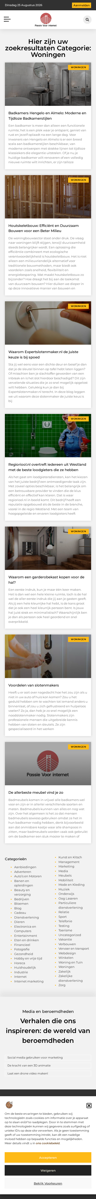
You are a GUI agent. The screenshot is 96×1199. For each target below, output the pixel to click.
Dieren (19, 922)
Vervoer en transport (73, 948)
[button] (89, 1105)
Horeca (19, 963)
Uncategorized (69, 935)
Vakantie (65, 939)
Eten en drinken (26, 940)
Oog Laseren (68, 898)
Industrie (21, 972)
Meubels (65, 875)
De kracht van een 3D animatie (29, 1065)
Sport (62, 917)
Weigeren (48, 1170)
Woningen (66, 967)
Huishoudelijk (25, 967)
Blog (17, 908)
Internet (20, 976)
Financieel (22, 945)
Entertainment (25, 935)
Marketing (66, 866)
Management (68, 862)
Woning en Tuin (70, 962)
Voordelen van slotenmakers (33, 685)
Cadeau (20, 913)
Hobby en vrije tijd (28, 958)
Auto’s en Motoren (28, 876)
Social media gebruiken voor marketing (35, 1057)
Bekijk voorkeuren (48, 1183)
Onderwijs (66, 894)
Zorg (61, 985)
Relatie (63, 912)
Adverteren (22, 872)
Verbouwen (67, 944)
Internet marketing (29, 981)
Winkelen (65, 957)
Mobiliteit (65, 880)
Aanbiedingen (25, 867)
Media (63, 871)
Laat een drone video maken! (27, 1073)
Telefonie (65, 921)
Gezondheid (23, 954)
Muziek (64, 889)
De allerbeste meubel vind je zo (35, 792)
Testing (63, 926)
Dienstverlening (26, 917)
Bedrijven (21, 899)
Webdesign (67, 953)
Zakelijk (64, 971)
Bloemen (21, 903)
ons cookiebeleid (48, 1143)
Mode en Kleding (71, 884)
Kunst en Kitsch (70, 857)
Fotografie (22, 949)
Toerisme (65, 930)
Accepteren (48, 1157)
